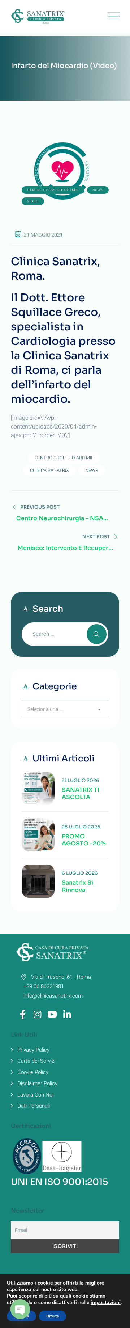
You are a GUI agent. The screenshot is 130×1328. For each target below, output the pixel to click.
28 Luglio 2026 (81, 827)
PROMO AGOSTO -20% (84, 840)
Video (33, 201)
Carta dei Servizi (36, 1061)
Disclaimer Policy (37, 1083)
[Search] (97, 634)
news (97, 190)
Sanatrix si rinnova (77, 886)
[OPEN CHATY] (20, 1309)
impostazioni (106, 1302)
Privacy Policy (33, 1050)
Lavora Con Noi (35, 1094)
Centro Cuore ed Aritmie (53, 190)
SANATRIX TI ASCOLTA (80, 793)
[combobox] (65, 709)
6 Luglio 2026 (80, 873)
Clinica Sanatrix (49, 470)
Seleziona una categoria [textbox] (49, 709)
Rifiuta (52, 1316)
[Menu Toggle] (112, 16)
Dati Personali (33, 1106)
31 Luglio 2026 (80, 780)
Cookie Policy (32, 1072)
